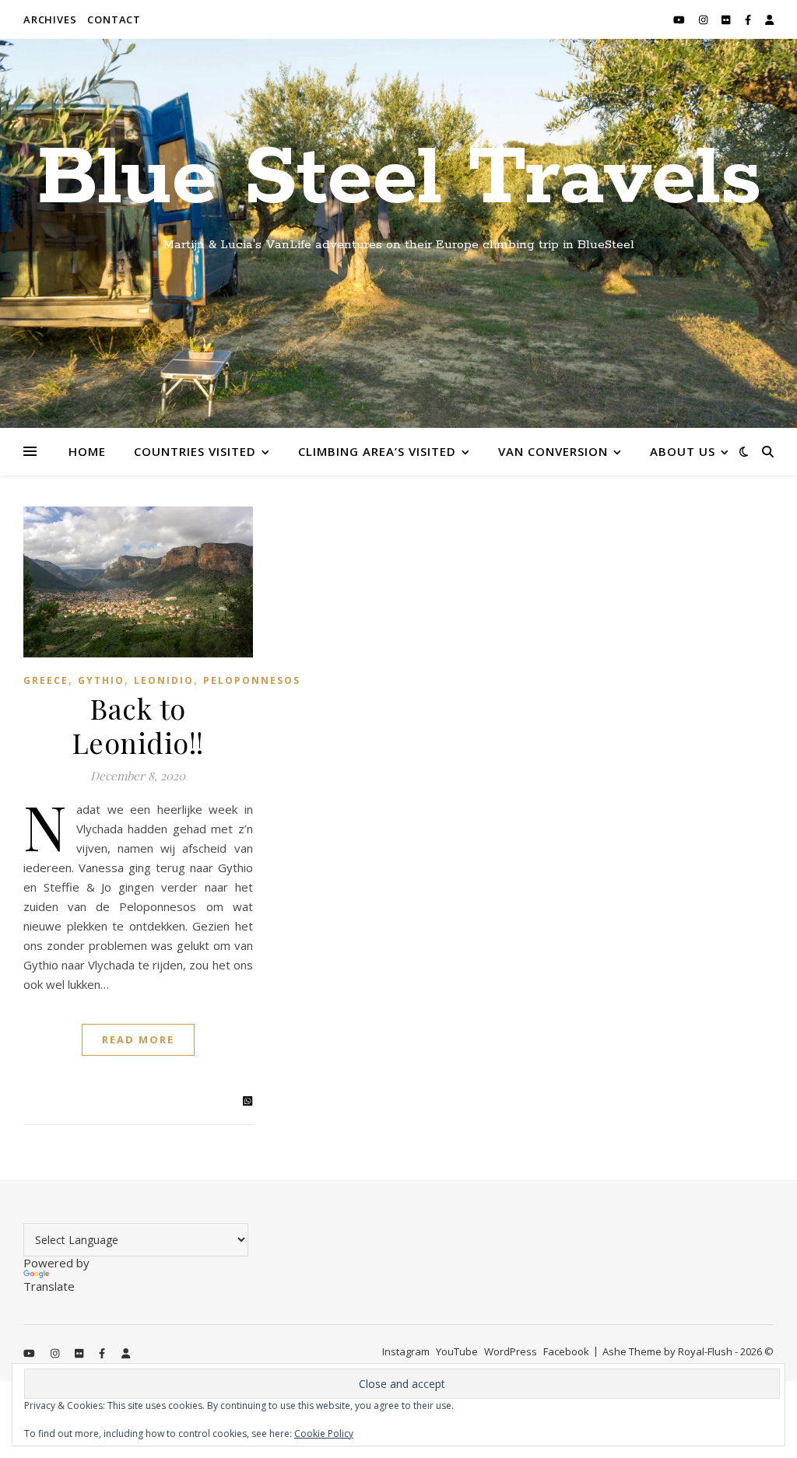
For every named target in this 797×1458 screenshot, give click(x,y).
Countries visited (195, 451)
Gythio (101, 680)
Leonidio (164, 680)
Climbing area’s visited (377, 451)
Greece (45, 680)
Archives (49, 19)
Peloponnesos (251, 680)
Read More (138, 1039)
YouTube (457, 1351)
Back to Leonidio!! (138, 725)
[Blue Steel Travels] (398, 233)
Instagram (406, 1351)
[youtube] (680, 19)
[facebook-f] (749, 19)
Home (87, 451)
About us (682, 451)
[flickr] (727, 19)
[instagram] (704, 19)
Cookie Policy (323, 1433)
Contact (114, 19)
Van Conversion (553, 451)
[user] (769, 19)
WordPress (510, 1351)
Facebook (566, 1351)
